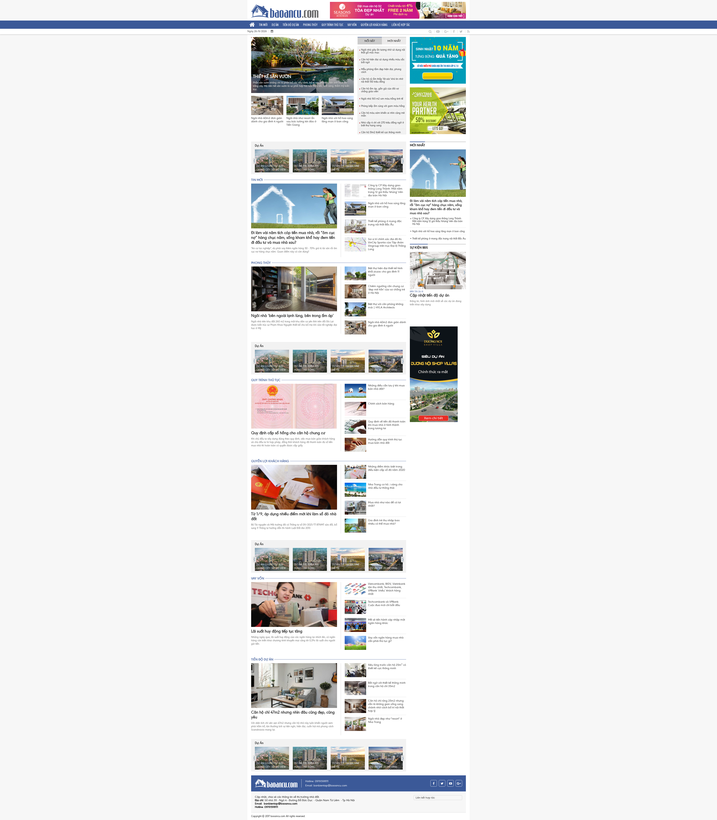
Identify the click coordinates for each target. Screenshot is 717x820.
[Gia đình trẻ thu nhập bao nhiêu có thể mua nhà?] (355, 526)
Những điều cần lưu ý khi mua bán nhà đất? (386, 387)
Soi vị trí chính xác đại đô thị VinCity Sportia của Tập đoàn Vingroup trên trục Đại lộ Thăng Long (387, 244)
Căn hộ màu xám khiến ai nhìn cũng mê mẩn (383, 114)
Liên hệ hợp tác (401, 24)
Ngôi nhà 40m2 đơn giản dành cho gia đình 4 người (267, 119)
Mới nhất (417, 145)
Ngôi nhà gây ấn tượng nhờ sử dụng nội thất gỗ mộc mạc (383, 51)
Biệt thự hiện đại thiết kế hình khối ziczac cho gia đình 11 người (385, 271)
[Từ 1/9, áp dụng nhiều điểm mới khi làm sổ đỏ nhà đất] (294, 487)
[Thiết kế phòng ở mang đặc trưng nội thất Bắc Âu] (355, 226)
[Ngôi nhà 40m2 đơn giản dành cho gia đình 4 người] (267, 105)
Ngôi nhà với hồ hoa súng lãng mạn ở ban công (337, 119)
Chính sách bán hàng (381, 403)
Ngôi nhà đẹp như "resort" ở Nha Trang (385, 720)
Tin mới (263, 24)
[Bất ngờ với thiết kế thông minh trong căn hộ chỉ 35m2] (355, 688)
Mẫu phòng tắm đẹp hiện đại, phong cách (381, 70)
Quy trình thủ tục (332, 24)
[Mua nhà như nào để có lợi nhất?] (355, 508)
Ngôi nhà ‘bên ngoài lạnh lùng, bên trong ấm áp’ (292, 315)
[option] (272, 160)
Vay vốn (352, 24)
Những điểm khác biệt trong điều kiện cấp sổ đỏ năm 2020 (386, 468)
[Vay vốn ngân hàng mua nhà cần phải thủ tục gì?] (355, 643)
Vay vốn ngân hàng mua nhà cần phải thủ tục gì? (385, 639)
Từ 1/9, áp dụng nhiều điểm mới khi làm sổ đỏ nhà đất (293, 516)
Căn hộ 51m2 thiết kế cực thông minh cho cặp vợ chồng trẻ (381, 134)
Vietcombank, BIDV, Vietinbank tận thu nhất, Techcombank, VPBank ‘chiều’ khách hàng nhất (386, 589)
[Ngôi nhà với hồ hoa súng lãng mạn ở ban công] (338, 105)
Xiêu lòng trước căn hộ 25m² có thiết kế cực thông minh (387, 666)
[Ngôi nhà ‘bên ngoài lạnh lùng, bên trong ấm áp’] (294, 288)
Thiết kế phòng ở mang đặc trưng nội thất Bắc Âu (385, 222)
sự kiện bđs (419, 247)
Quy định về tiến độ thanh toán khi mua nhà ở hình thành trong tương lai (386, 425)
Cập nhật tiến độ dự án (429, 295)
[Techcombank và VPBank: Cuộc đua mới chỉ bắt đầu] (355, 607)
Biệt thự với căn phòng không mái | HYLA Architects (385, 305)
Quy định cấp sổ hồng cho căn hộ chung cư (288, 433)
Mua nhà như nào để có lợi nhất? (384, 504)
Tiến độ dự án (291, 24)
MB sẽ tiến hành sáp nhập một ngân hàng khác (386, 621)
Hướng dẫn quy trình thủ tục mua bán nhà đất (385, 441)
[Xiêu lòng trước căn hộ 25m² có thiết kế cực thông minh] (355, 670)
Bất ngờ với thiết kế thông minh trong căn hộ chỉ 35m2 (387, 684)
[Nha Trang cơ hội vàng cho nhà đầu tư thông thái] (355, 490)
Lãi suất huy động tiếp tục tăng (276, 631)
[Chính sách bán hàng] (355, 409)
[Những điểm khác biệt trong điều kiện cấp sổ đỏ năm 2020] (355, 472)
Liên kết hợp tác (425, 797)
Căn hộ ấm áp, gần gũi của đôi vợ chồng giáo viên (380, 90)
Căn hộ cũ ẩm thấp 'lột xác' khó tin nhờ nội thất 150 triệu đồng (382, 80)
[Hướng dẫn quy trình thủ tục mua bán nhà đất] (355, 445)
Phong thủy (310, 24)
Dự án (275, 24)
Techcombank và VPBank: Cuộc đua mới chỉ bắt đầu (384, 603)
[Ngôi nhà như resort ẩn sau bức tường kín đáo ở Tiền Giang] (302, 105)
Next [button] (402, 161)
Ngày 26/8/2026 (257, 31)
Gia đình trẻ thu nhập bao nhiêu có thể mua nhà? (384, 522)
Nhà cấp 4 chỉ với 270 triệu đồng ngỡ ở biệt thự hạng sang (382, 124)
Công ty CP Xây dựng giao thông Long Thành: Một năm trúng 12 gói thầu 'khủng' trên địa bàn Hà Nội (385, 190)
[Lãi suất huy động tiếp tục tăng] (294, 604)
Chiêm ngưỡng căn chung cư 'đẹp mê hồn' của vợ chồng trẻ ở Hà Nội (386, 289)
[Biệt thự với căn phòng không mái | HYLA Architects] (355, 309)
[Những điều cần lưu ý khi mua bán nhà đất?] (355, 391)
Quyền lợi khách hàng (374, 24)
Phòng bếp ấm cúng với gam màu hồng (383, 106)
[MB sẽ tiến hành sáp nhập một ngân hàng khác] (355, 625)
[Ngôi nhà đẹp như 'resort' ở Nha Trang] (355, 724)
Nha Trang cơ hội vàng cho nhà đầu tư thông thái (385, 486)
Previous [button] (254, 161)
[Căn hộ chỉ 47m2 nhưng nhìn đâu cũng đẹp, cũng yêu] (294, 685)
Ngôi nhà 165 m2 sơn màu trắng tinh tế (382, 98)
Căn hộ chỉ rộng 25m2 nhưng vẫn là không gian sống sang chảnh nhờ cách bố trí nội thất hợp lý (386, 705)
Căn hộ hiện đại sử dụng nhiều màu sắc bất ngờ (382, 61)
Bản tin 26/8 (416, 291)
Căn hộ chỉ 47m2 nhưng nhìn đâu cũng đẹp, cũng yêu (293, 714)
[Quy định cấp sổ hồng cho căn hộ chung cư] (294, 406)
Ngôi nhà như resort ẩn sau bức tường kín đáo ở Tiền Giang (301, 121)
